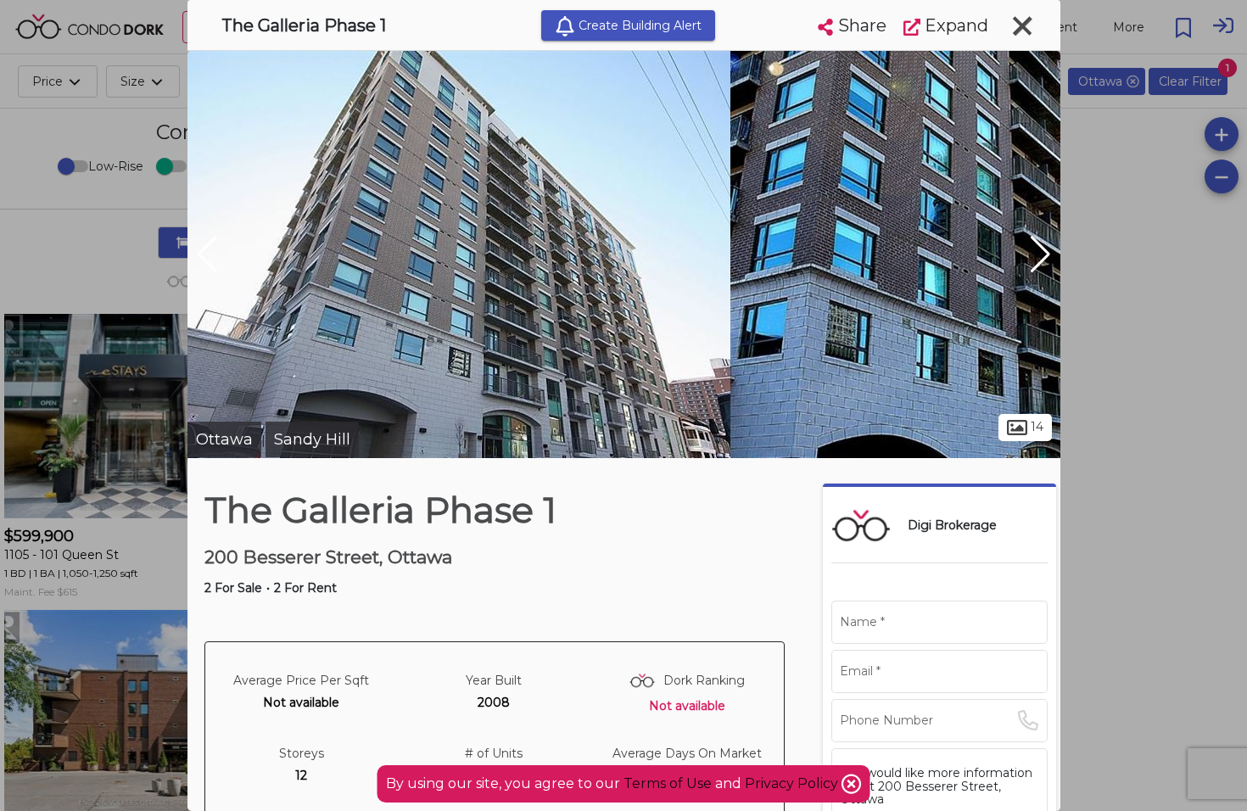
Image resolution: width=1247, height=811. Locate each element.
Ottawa (224, 439)
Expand (954, 25)
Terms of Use (668, 783)
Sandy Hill (312, 439)
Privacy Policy (793, 783)
